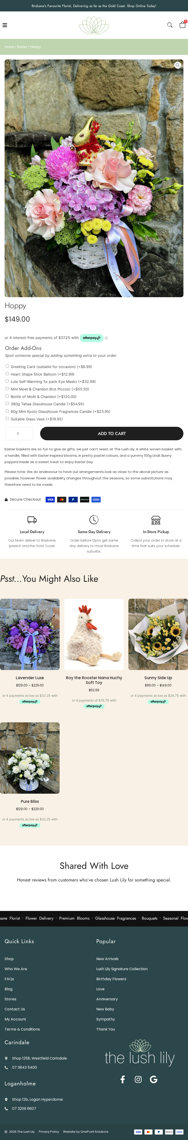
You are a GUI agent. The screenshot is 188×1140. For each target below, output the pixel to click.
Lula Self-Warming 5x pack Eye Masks (53, 381)
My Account (15, 1019)
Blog (8, 989)
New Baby (105, 1009)
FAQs (9, 979)
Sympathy (105, 1019)
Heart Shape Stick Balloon (43, 374)
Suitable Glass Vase (37, 418)
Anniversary (107, 999)
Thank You (105, 1029)
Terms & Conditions (22, 1029)
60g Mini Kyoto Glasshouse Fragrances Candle (61, 411)
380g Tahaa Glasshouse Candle (47, 404)
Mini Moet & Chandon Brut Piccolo (50, 389)
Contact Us (15, 1009)
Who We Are (16, 969)
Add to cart (112, 433)
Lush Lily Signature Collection (122, 969)
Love (100, 989)
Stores (10, 999)
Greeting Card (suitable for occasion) (51, 366)
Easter (22, 47)
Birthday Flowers (111, 979)
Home (9, 47)
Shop (9, 958)
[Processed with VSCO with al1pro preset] (94, 178)
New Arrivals (107, 958)
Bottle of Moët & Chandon (44, 396)
